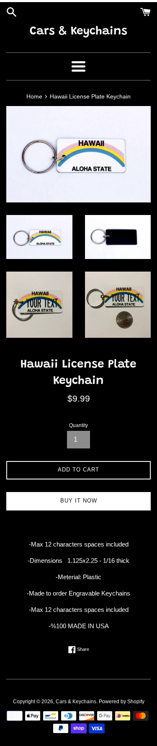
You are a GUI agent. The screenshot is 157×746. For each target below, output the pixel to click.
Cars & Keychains (78, 31)
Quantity (78, 425)
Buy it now (78, 500)
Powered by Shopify (121, 702)
